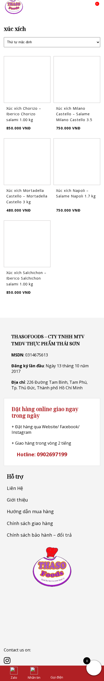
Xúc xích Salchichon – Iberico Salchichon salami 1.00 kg (26, 278)
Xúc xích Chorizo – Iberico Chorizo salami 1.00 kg (23, 114)
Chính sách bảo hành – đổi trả (39, 535)
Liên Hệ (15, 488)
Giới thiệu (17, 500)
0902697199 (52, 454)
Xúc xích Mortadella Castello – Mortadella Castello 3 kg (26, 196)
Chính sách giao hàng (30, 523)
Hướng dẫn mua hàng (30, 511)
